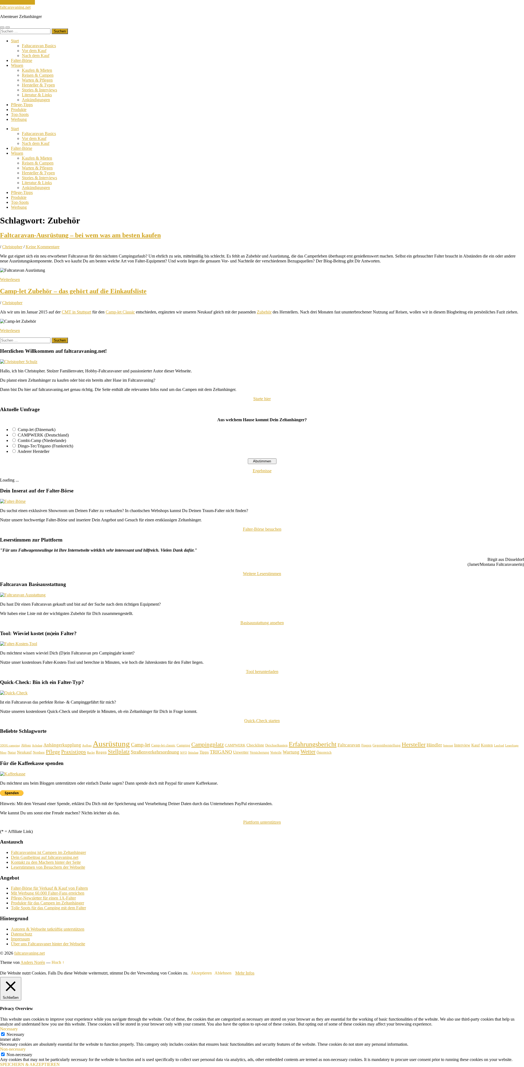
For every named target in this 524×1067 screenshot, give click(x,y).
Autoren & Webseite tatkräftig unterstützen (47, 929)
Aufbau (87, 745)
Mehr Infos (244, 973)
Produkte (18, 109)
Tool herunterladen (262, 671)
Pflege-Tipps (22, 104)
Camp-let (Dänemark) (36, 429)
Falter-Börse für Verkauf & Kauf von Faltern (49, 888)
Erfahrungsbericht (313, 744)
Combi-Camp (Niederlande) (42, 440)
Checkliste (255, 745)
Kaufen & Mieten (37, 70)
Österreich (324, 752)
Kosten (487, 745)
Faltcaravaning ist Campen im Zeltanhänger (48, 852)
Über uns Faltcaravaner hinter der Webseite (48, 944)
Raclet (91, 752)
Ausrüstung (111, 743)
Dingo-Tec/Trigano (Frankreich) (45, 446)
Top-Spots (20, 114)
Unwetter (241, 752)
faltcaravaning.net (15, 7)
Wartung (291, 752)
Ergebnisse (262, 470)
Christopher (12, 246)
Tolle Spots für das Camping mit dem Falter (48, 907)
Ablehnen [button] (223, 973)
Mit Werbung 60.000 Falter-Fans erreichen (47, 893)
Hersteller (413, 744)
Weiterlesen (10, 279)
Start (15, 40)
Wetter (307, 751)
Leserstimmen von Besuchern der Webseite (48, 867)
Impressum (20, 939)
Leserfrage (512, 745)
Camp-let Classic (120, 312)
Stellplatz (119, 751)
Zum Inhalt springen (17, 2)
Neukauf (24, 752)
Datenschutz (21, 934)
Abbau (26, 745)
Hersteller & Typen (38, 85)
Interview (462, 745)
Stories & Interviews (39, 90)
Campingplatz (207, 744)
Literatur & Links (37, 94)
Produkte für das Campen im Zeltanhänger (47, 903)
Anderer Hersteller (33, 451)
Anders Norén (32, 962)
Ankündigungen (36, 99)
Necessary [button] (9, 1029)
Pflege (53, 752)
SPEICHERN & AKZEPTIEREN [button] (30, 1064)
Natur (12, 752)
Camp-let (140, 745)
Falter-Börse (21, 60)
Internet (448, 745)
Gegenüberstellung (387, 745)
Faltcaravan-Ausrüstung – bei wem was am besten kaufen (80, 235)
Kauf (475, 745)
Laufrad (499, 745)
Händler (434, 745)
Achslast (37, 745)
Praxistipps (73, 752)
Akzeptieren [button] (201, 973)
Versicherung (259, 752)
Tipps (204, 752)
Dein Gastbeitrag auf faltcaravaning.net (44, 857)
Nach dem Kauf (35, 55)
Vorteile (276, 752)
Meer (3, 752)
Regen (101, 752)
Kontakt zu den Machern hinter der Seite (46, 862)
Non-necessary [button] (13, 1049)
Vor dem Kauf (34, 50)
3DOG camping (10, 745)
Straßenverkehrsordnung (155, 752)
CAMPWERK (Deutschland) (43, 435)
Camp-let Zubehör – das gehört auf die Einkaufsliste (73, 291)
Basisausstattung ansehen (262, 622)
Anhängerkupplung (62, 745)
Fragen (366, 745)
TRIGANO (221, 752)
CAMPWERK (235, 745)
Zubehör (264, 312)
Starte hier (262, 398)
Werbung (19, 119)
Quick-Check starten (262, 720)
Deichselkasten (276, 745)
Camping (183, 745)
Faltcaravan (349, 745)
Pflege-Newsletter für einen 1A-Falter (43, 898)
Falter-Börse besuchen (262, 529)
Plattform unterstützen (262, 822)
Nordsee (39, 752)
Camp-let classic (163, 745)
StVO (183, 752)
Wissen (17, 65)
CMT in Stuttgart (76, 312)
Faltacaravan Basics (39, 45)
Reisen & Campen (37, 75)
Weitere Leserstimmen (262, 573)
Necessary (15, 1034)
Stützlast (193, 752)
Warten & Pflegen (37, 80)
